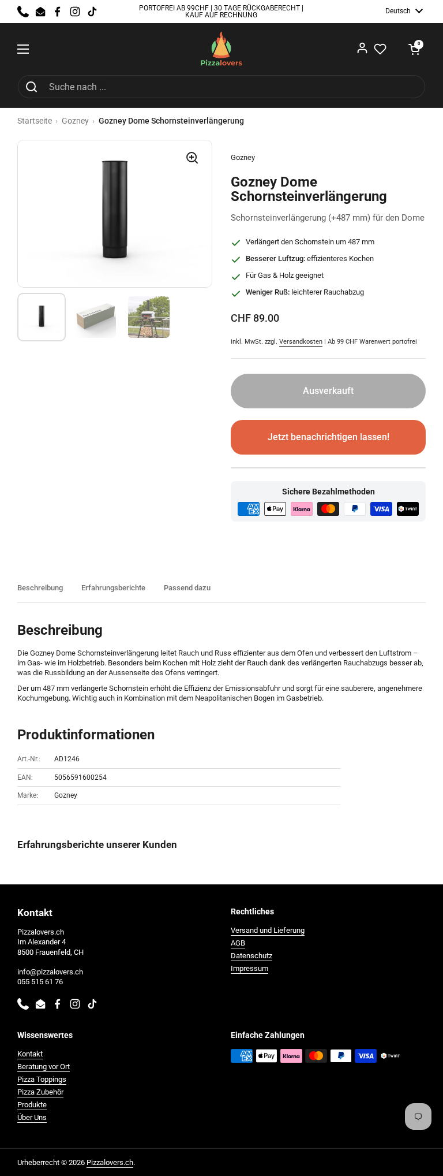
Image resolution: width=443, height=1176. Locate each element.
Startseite (34, 120)
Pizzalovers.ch (110, 1162)
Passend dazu (187, 587)
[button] (414, 49)
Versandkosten (300, 341)
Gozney (75, 120)
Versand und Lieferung (268, 930)
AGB (238, 943)
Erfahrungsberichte (113, 587)
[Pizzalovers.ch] (222, 49)
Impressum (249, 968)
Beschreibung (40, 587)
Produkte (32, 1104)
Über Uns (32, 1117)
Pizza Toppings (41, 1079)
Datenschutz (251, 955)
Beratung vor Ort (43, 1066)
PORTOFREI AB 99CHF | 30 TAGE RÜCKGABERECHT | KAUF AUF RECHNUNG (221, 12)
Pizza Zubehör (40, 1092)
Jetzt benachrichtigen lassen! (328, 436)
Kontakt (30, 1054)
